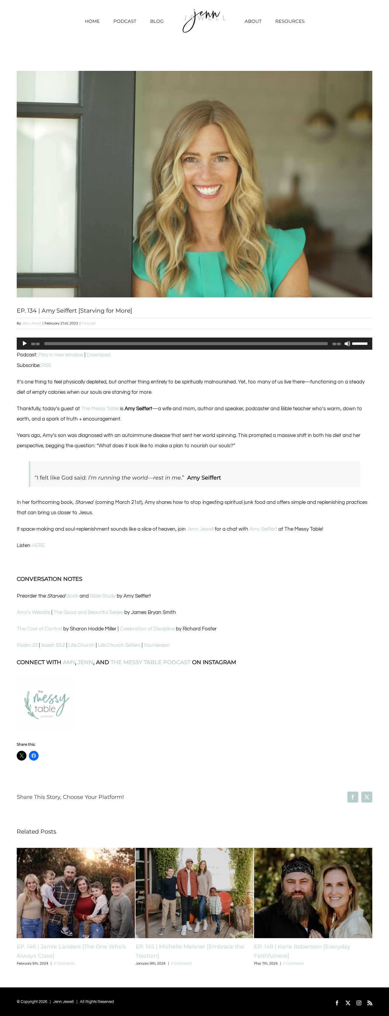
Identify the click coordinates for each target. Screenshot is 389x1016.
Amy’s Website (33, 612)
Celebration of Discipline (147, 629)
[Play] (25, 344)
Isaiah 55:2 (53, 645)
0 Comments (64, 964)
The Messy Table (100, 408)
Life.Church (81, 645)
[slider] (360, 343)
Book (72, 596)
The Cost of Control (39, 629)
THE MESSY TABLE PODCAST (151, 662)
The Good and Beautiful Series (87, 612)
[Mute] (347, 344)
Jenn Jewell (31, 323)
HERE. (39, 545)
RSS (46, 365)
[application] (194, 344)
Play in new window (60, 355)
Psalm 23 (27, 645)
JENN (85, 662)
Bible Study (102, 596)
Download (98, 355)
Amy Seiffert (263, 529)
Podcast (89, 323)
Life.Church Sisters (119, 645)
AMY (69, 662)
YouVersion (157, 645)
